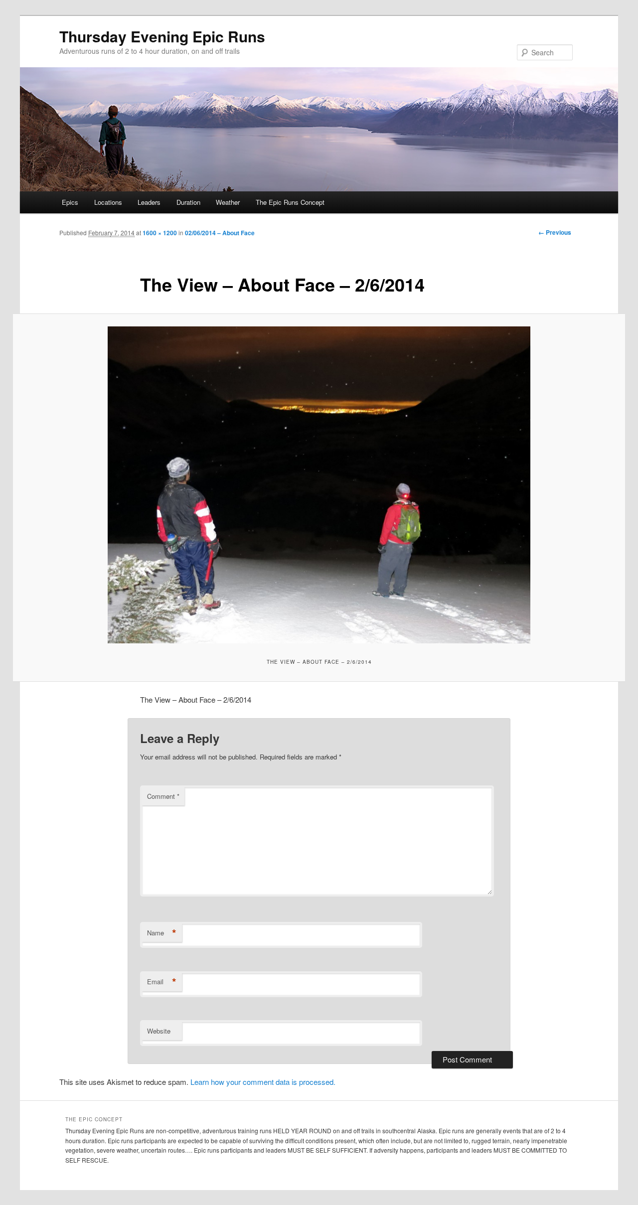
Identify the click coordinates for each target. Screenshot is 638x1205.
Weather (228, 202)
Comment (163, 796)
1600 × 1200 (160, 232)
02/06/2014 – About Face (220, 232)
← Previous (554, 232)
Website (158, 1031)
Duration (188, 202)
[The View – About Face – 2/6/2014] (319, 484)
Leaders (149, 202)
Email (161, 982)
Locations (108, 202)
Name (161, 933)
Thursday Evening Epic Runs (162, 36)
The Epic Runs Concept (290, 202)
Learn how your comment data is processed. (262, 1081)
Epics (70, 202)
